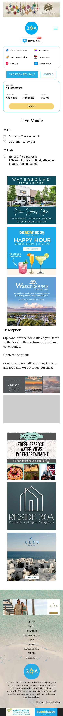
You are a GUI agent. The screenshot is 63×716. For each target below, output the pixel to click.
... (14, 97)
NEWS (31, 626)
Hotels (48, 74)
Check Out (27, 94)
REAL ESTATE (31, 648)
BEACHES (31, 631)
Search (31, 106)
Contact (31, 657)
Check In (10, 94)
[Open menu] (56, 28)
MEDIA (31, 653)
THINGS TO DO (31, 635)
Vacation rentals (22, 74)
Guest (44, 94)
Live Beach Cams (19, 50)
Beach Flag (44, 50)
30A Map (14, 63)
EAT (31, 640)
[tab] (22, 74)
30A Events (44, 57)
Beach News (45, 63)
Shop (31, 622)
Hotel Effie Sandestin (23, 156)
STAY (31, 644)
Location (10, 85)
